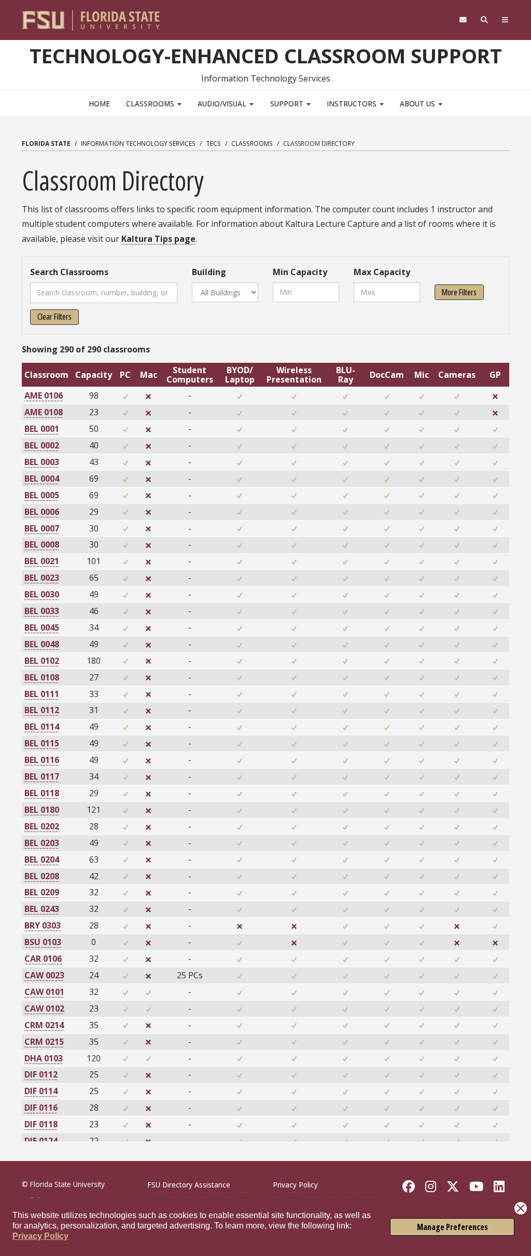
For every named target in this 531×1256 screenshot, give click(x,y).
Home (99, 103)
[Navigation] (505, 20)
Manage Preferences (452, 1227)
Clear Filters (54, 316)
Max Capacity (382, 272)
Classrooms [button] (151, 103)
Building (209, 272)
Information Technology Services (138, 143)
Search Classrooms (69, 272)
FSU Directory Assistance (188, 1185)
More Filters (459, 292)
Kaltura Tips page (158, 238)
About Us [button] (418, 103)
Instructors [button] (353, 103)
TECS (213, 143)
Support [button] (287, 103)
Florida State (46, 143)
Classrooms (252, 143)
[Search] (484, 20)
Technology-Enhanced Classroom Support (266, 55)
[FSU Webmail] (462, 20)
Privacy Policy (40, 1236)
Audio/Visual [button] (223, 103)
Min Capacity (300, 272)
